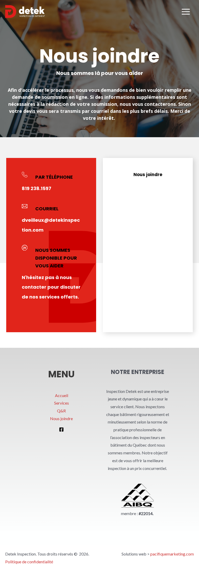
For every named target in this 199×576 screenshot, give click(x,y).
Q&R (61, 410)
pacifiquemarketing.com (172, 553)
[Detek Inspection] (25, 11)
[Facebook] (61, 429)
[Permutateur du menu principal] (186, 12)
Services (61, 402)
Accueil (61, 395)
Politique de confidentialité (29, 561)
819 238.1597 (36, 188)
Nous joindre (61, 418)
